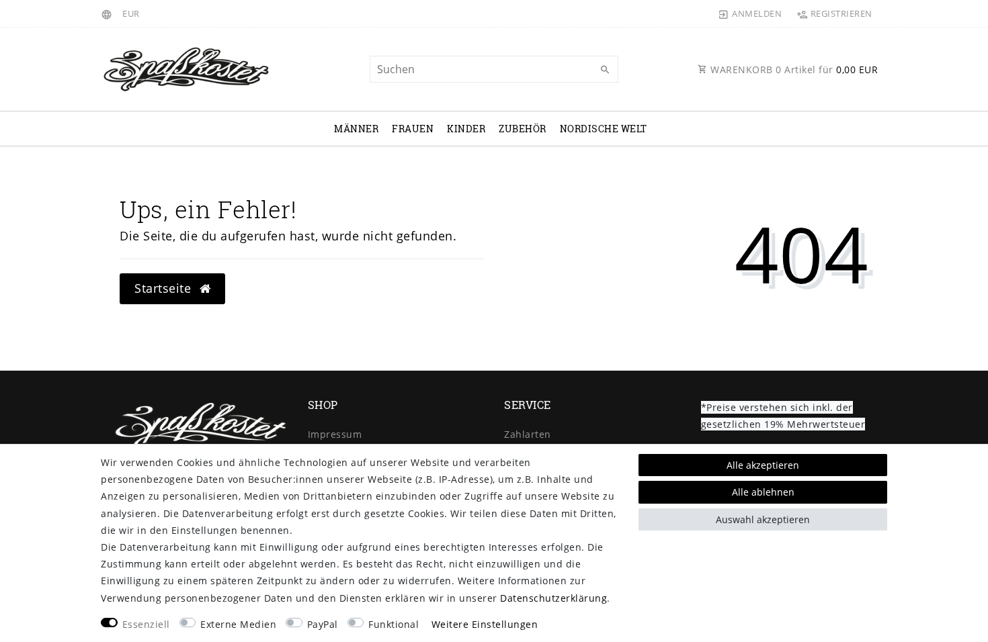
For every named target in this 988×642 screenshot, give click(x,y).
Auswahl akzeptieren (763, 519)
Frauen (413, 128)
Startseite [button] (164, 288)
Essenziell (146, 624)
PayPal (322, 624)
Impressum (335, 434)
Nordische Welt (603, 128)
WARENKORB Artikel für (793, 69)
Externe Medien (238, 624)
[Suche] (605, 69)
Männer (356, 128)
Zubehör (522, 128)
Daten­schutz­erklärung (553, 598)
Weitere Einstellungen (484, 624)
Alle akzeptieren (763, 465)
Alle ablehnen (763, 492)
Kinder (466, 128)
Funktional (393, 624)
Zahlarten (527, 434)
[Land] (108, 13)
